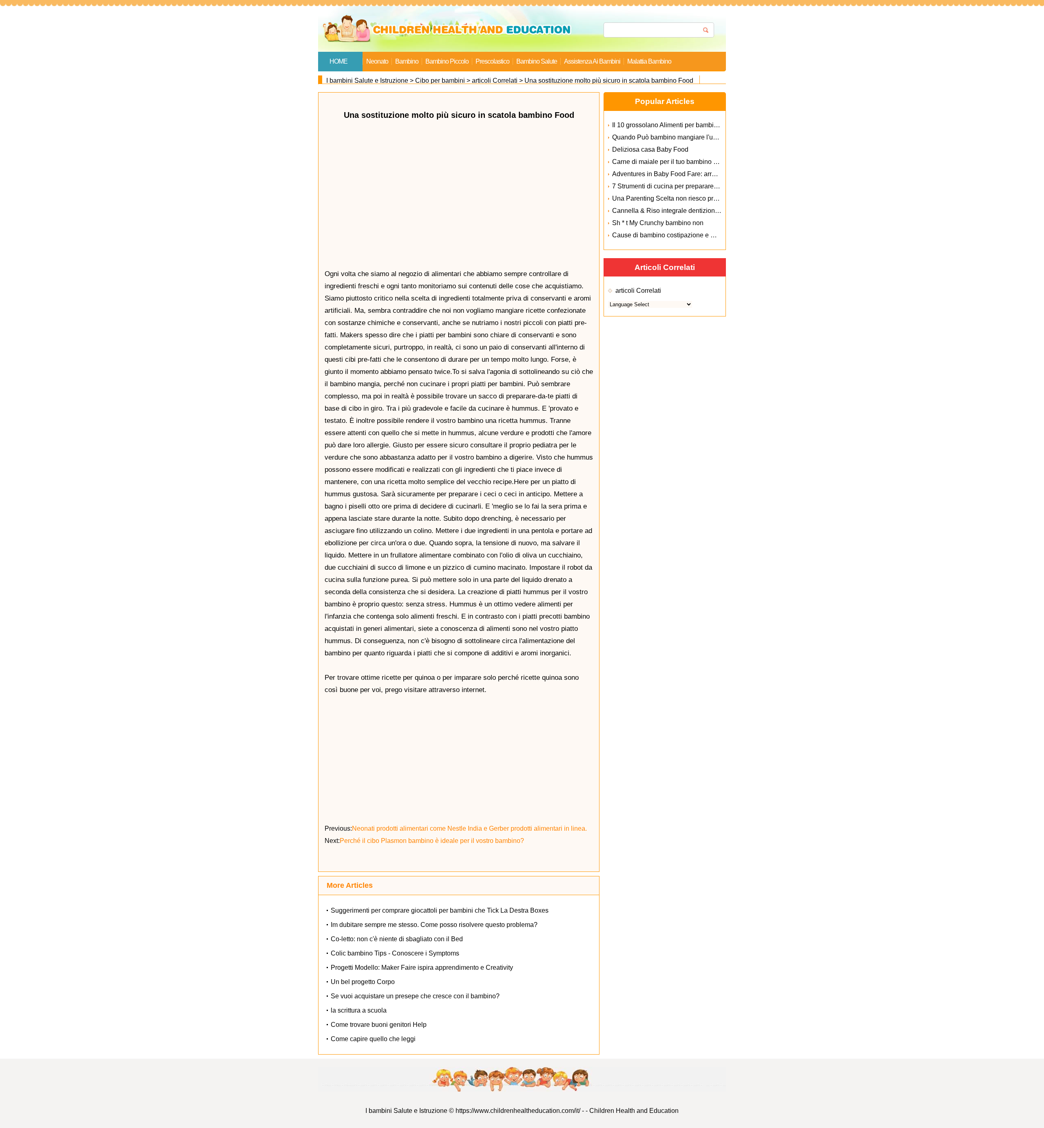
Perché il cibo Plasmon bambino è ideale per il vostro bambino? (433, 840)
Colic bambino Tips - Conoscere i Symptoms (395, 953)
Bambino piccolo (447, 61)
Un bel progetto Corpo (363, 981)
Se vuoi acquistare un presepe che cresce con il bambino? (415, 996)
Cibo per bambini (440, 80)
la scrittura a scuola (359, 1010)
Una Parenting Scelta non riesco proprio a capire (682, 198)
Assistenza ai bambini (592, 61)
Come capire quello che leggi (373, 1038)
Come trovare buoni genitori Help (379, 1024)
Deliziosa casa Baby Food (650, 149)
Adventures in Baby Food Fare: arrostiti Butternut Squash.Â (697, 173)
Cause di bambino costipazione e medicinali (676, 235)
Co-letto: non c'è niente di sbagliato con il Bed (397, 939)
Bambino (406, 61)
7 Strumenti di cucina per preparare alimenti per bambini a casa (703, 186)
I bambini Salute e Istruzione (367, 80)
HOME (338, 61)
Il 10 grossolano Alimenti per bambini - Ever (675, 125)
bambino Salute (536, 61)
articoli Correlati (495, 80)
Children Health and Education (634, 1110)
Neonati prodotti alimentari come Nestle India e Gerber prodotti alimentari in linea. (470, 828)
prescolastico (492, 61)
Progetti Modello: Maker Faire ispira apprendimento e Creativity (422, 967)
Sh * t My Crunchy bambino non (657, 222)
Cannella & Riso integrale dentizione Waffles (676, 210)
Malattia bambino (649, 61)
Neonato (377, 61)
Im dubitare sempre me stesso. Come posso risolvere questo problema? (434, 924)
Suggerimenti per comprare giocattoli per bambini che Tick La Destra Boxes (440, 910)
